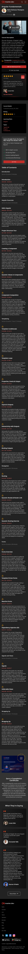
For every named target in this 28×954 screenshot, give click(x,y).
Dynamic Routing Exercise (10, 521)
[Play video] (14, 27)
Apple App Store (6, 939)
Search (22, 2)
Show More (13, 894)
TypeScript (6, 127)
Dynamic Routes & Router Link (12, 498)
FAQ (3, 925)
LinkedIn (6, 935)
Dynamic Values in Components (12, 275)
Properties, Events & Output (11, 381)
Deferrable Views (7, 689)
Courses (4, 909)
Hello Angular (6, 208)
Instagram (14, 935)
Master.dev (8, 2)
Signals (4, 666)
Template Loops (7, 358)
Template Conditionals (9, 329)
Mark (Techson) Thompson (15, 10)
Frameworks (6, 130)
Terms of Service (15, 948)
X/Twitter (3, 935)
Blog (3, 922)
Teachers (4, 917)
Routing (4, 476)
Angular (5, 121)
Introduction (6, 179)
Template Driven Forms (9, 578)
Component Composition (10, 295)
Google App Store (16, 939)
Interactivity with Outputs (10, 426)
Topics (3, 914)
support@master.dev (11, 943)
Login (3, 928)
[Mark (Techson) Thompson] (4, 10)
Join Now (14, 161)
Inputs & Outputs (7, 404)
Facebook (10, 935)
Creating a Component (9, 248)
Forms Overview (7, 552)
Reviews (4, 920)
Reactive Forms (7, 601)
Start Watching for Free (14, 66)
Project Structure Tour (9, 230)
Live (3, 912)
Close (25, 2)
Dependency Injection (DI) (10, 627)
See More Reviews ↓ (8, 94)
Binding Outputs (7, 448)
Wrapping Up (6, 721)
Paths (3, 907)
